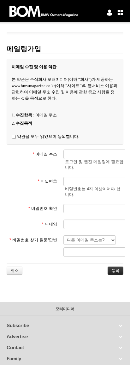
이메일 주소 (44, 154)
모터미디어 (65, 309)
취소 (14, 270)
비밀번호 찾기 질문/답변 (33, 240)
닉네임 (49, 224)
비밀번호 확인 (42, 208)
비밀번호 (47, 181)
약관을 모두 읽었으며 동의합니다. (48, 136)
